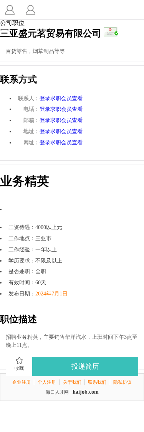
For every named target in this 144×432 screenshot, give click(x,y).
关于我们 (72, 382)
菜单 (30, 9)
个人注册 (47, 382)
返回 (9, 9)
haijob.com (86, 392)
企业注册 (21, 382)
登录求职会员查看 (61, 98)
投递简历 (85, 366)
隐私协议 (122, 382)
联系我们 (97, 382)
